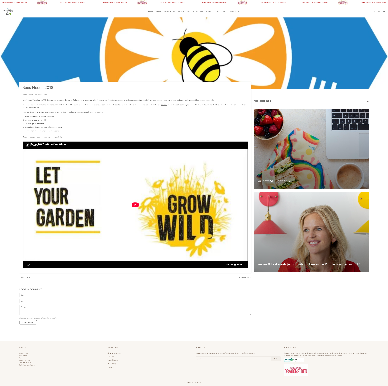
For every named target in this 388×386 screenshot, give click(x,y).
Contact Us (111, 367)
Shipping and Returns (114, 353)
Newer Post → (245, 277)
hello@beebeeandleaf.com (27, 365)
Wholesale (111, 357)
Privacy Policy (112, 363)
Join (275, 359)
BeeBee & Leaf (191, 382)
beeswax (164, 104)
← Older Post (25, 277)
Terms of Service (113, 360)
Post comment (28, 322)
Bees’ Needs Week (30, 100)
